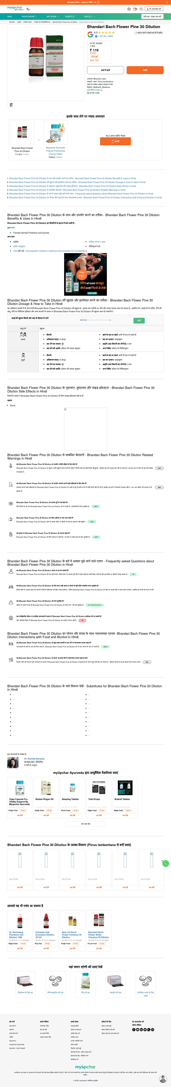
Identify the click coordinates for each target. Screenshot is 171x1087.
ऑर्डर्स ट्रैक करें (75, 1033)
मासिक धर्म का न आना (97, 241)
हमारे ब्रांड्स (51, 16)
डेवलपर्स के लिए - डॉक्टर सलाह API (81, 1052)
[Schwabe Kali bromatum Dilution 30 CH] (46, 920)
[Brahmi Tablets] (125, 787)
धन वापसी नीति (44, 1033)
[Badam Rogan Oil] (46, 787)
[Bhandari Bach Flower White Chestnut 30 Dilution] (98, 920)
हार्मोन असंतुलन (19, 246)
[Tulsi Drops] (99, 787)
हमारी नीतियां (44, 1022)
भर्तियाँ (11, 1037)
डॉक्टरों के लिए (106, 1022)
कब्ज (15, 250)
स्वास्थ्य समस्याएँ (28, 16)
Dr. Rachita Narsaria (34, 758)
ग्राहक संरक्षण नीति (45, 1037)
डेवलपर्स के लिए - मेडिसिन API (79, 1055)
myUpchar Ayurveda (16, 1044)
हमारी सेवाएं (74, 1022)
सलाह (9, 16)
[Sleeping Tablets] (72, 787)
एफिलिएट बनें (74, 1059)
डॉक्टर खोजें (74, 1044)
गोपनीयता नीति (44, 1026)
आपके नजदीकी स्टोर (77, 1040)
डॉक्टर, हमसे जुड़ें (106, 1026)
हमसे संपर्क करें (13, 1033)
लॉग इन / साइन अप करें (152, 16)
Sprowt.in (12, 1040)
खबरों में (11, 1029)
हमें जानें (12, 1022)
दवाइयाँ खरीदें (74, 1026)
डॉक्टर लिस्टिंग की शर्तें (108, 1029)
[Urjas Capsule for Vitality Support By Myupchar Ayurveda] (20, 787)
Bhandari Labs (100, 78)
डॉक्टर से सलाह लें (76, 1029)
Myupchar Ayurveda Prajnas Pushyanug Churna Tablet (55, 150)
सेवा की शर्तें (43, 1029)
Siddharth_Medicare (101, 87)
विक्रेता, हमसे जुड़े (76, 1048)
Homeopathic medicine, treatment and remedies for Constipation (56, 250)
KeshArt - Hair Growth (17, 1048)
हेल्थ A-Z (88, 16)
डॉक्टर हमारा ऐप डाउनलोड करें (110, 1033)
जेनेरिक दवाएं (74, 1037)
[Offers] (129, 8)
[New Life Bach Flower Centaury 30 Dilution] (72, 920)
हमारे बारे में (12, 1026)
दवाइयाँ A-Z (70, 16)
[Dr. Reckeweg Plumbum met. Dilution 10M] (20, 920)
